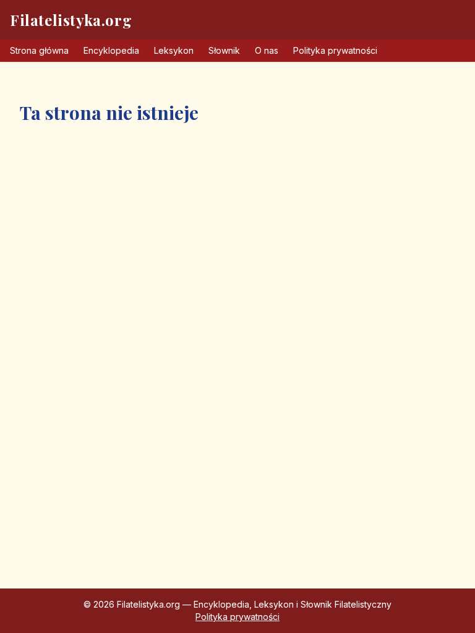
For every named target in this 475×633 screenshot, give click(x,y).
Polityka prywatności (335, 50)
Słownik (224, 50)
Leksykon (174, 50)
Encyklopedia (111, 50)
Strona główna (39, 50)
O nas (266, 50)
